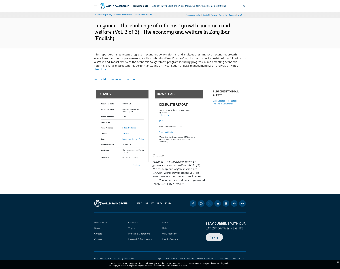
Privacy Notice (170, 258)
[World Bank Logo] (114, 6)
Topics (131, 228)
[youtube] (234, 203)
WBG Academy (169, 233)
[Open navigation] (95, 6)
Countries (133, 222)
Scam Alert (224, 258)
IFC (152, 203)
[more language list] (245, 15)
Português (223, 15)
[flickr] (242, 203)
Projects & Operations (139, 233)
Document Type (107, 109)
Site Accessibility (187, 258)
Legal (159, 258)
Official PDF (164, 115)
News (97, 228)
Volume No (105, 122)
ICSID (168, 203)
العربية (240, 15)
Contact (98, 239)
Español (206, 15)
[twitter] (209, 203)
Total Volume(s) (107, 128)
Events (165, 222)
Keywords (105, 157)
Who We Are (100, 222)
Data (164, 228)
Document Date (107, 104)
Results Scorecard (171, 239)
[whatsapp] (201, 203)
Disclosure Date (107, 144)
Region (104, 139)
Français (214, 15)
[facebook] (193, 203)
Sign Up (214, 237)
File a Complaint (239, 258)
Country (104, 133)
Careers (98, 233)
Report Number (107, 117)
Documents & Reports (143, 15)
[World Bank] (111, 203)
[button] (244, 6)
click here (183, 265)
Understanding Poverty (103, 15)
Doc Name (105, 150)
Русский (232, 15)
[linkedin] (217, 203)
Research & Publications (123, 15)
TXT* (161, 121)
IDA (146, 203)
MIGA (160, 203)
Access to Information (206, 258)
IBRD (139, 203)
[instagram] (226, 203)
